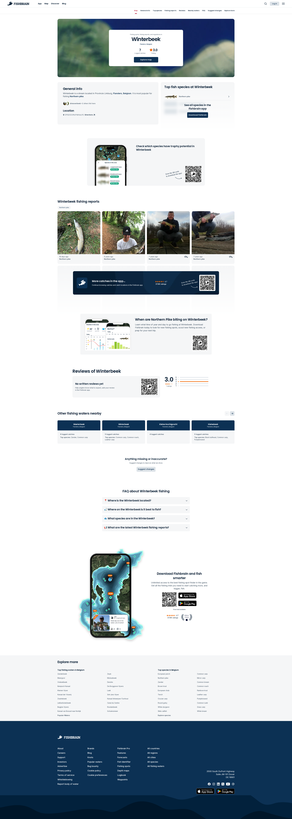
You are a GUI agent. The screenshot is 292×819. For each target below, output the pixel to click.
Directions (89, 115)
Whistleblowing (64, 779)
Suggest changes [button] (146, 469)
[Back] (227, 413)
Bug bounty (92, 766)
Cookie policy (94, 770)
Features (121, 753)
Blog (89, 753)
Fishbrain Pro (123, 748)
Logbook (121, 775)
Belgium (149, 44)
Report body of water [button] (68, 784)
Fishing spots (123, 766)
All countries (153, 748)
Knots (90, 757)
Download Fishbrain (198, 115)
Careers (61, 753)
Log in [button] (274, 4)
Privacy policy (64, 770)
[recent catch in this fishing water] (78, 237)
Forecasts (122, 757)
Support (61, 757)
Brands (90, 748)
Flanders (143, 44)
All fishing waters (155, 766)
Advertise (62, 766)
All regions (152, 753)
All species (152, 762)
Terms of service (65, 775)
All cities (151, 757)
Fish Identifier (124, 762)
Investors (62, 762)
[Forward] (232, 413)
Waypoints (122, 779)
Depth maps (123, 770)
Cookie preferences (97, 775)
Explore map (146, 59)
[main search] (265, 3)
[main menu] (283, 3)
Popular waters (94, 762)
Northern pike (64, 207)
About (60, 748)
